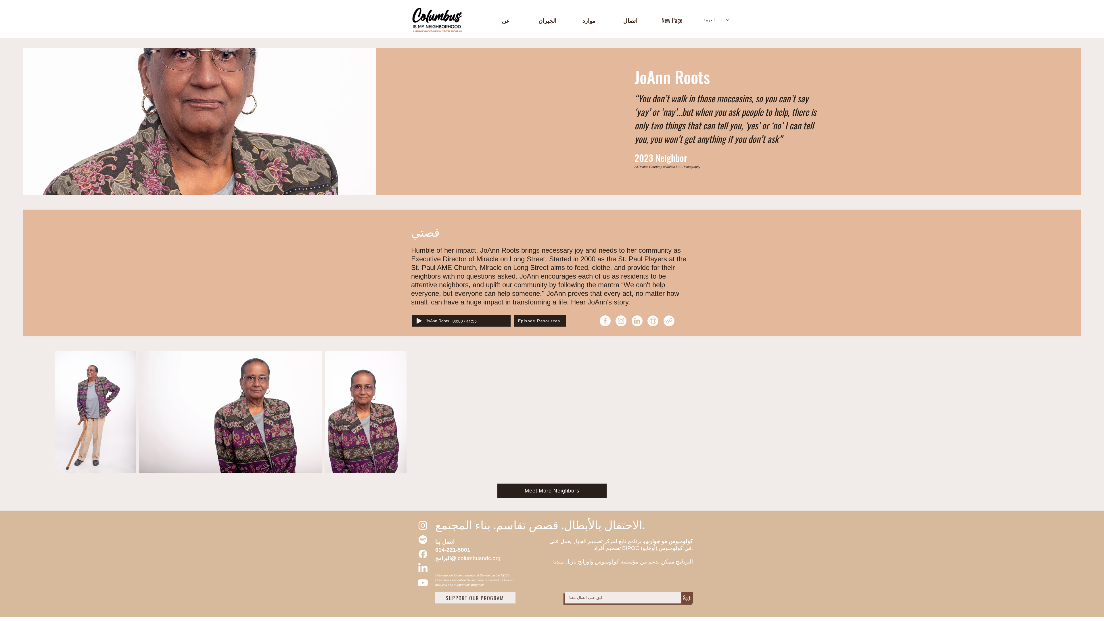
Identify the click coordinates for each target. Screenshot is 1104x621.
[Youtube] (423, 583)
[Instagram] (423, 525)
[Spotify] (423, 539)
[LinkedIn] (423, 568)
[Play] (419, 321)
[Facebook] (423, 554)
